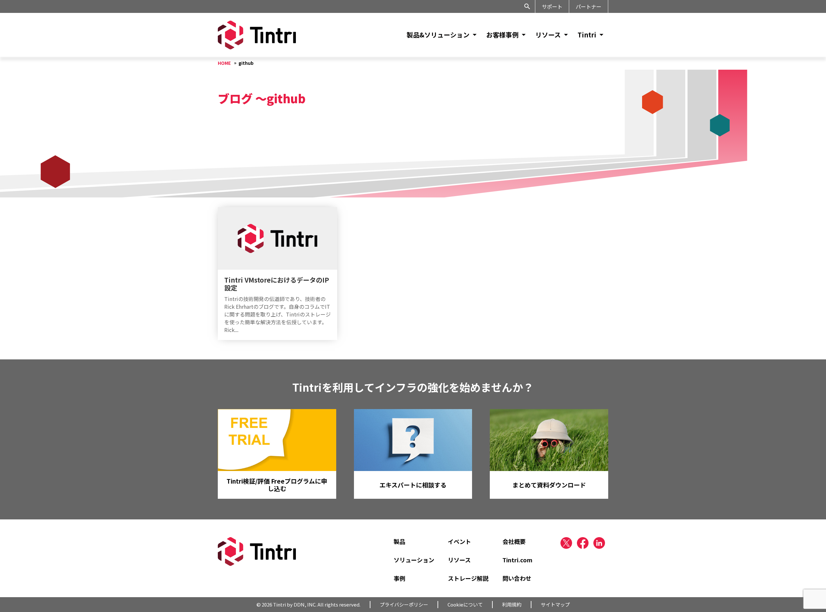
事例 (399, 578)
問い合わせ (516, 578)
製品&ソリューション (438, 34)
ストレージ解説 (468, 578)
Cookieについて (465, 604)
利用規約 (511, 604)
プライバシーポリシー (404, 604)
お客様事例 (502, 34)
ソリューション (414, 560)
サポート (552, 6)
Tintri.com (517, 560)
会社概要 (514, 541)
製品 (399, 541)
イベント (459, 541)
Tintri (587, 34)
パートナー (588, 6)
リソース (548, 34)
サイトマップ (555, 604)
